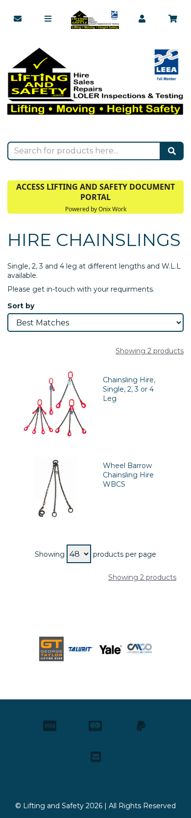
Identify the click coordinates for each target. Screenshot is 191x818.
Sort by (20, 305)
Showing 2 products (150, 351)
